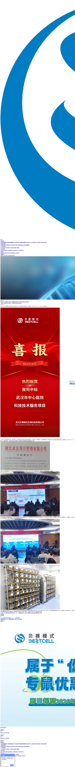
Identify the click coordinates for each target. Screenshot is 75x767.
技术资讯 (9, 253)
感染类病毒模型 (26, 245)
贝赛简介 (2, 255)
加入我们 (6, 255)
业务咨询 (9, 255)
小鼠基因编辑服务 (3, 242)
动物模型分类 (8, 245)
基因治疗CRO (29, 242)
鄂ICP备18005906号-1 (22, 755)
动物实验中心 (15, 250)
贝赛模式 (2, 254)
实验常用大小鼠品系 (10, 247)
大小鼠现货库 (3, 246)
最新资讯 (13, 253)
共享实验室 (2, 249)
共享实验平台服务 (3, 250)
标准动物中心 (10, 250)
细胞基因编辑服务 (23, 242)
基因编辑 (2, 241)
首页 (1, 239)
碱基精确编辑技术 (11, 242)
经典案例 (2, 253)
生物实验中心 (21, 250)
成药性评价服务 (14, 245)
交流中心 (2, 251)
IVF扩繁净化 (2, 247)
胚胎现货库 (17, 242)
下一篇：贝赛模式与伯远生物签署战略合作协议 (33, 612)
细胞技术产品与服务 (36, 242)
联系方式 (13, 255)
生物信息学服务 (44, 242)
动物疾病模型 (3, 243)
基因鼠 (15, 247)
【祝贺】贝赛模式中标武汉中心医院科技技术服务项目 (18, 301)
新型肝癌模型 (20, 245)
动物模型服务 (3, 245)
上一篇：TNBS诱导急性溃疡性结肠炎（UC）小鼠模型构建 (11, 612)
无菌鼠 (18, 247)
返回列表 (2, 614)
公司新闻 (17, 253)
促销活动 (6, 253)
